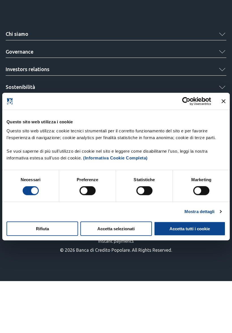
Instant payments (116, 241)
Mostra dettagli (199, 211)
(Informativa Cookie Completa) (115, 157)
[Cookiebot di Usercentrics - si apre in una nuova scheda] (186, 101)
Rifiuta (42, 228)
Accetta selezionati (116, 228)
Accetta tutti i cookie (189, 228)
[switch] (88, 190)
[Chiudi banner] (223, 101)
